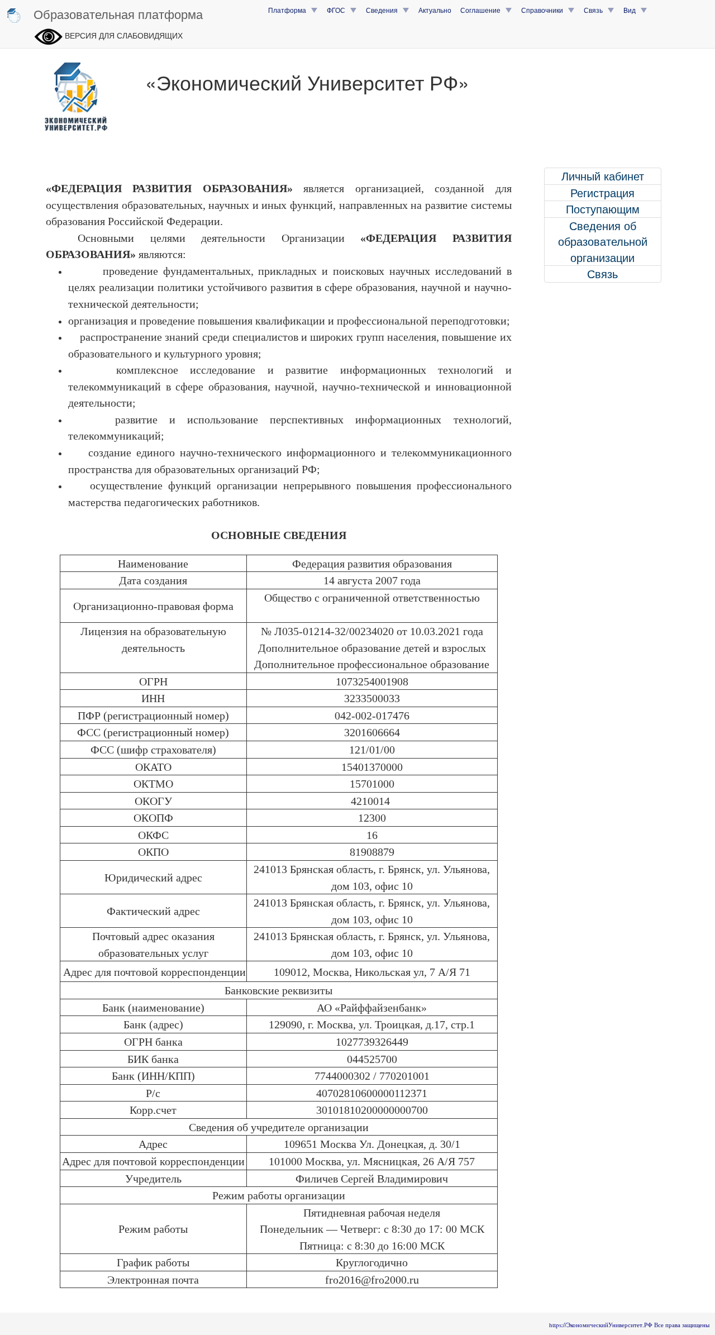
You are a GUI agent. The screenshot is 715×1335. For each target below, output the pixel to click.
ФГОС (338, 10)
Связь (596, 10)
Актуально (434, 10)
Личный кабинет (602, 176)
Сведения (384, 10)
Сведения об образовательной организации (602, 241)
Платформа (289, 10)
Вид (632, 10)
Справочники (544, 10)
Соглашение (483, 10)
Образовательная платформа (118, 13)
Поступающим (603, 209)
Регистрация (602, 193)
